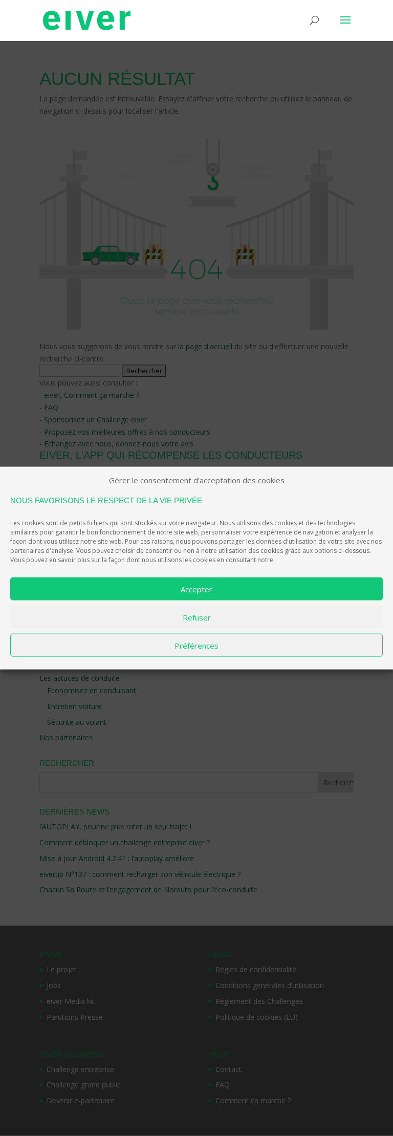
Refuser (197, 617)
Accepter (196, 589)
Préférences (196, 645)
